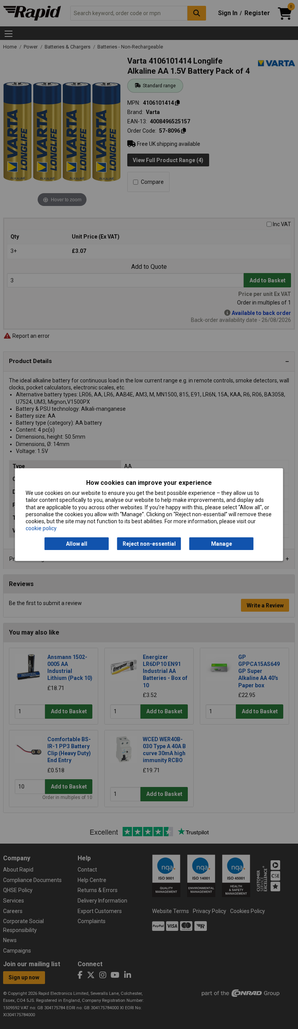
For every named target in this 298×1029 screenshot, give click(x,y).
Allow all (76, 544)
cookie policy (41, 528)
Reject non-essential (149, 544)
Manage (221, 544)
